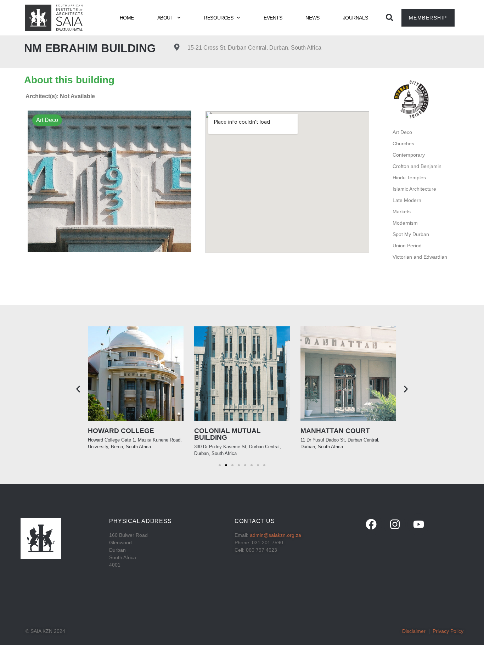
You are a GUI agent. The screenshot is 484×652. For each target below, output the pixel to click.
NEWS (312, 18)
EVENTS (273, 18)
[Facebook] (371, 524)
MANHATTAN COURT (335, 430)
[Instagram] (395, 524)
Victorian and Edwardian (420, 257)
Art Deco (402, 132)
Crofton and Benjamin (417, 166)
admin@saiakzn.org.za (275, 535)
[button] (78, 389)
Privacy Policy (448, 631)
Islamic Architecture (414, 189)
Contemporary (409, 155)
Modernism (405, 223)
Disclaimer (414, 631)
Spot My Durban (411, 234)
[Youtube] (418, 524)
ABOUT (165, 18)
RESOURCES (218, 18)
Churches (403, 143)
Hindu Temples (409, 177)
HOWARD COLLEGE (121, 430)
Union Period (407, 245)
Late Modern (407, 200)
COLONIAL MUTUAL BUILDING (227, 434)
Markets (402, 211)
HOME (127, 18)
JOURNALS (355, 18)
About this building (69, 79)
